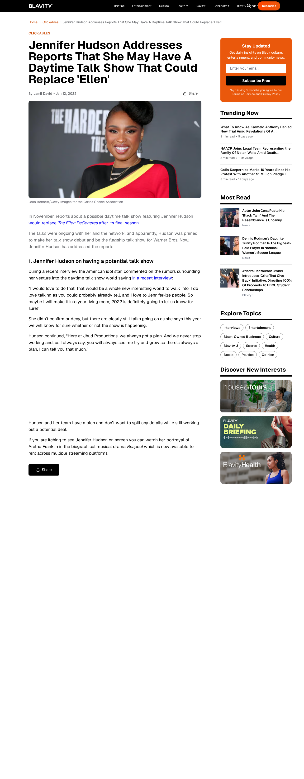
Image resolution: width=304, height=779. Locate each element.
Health (270, 346)
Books (228, 355)
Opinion (268, 355)
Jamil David (42, 93)
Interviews (231, 328)
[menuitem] (182, 6)
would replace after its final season (83, 223)
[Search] (249, 6)
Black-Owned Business (242, 337)
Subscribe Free (256, 80)
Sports (251, 346)
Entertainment (259, 328)
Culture (274, 337)
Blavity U (230, 346)
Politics (248, 355)
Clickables (50, 22)
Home (33, 22)
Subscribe (269, 6)
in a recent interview (152, 278)
